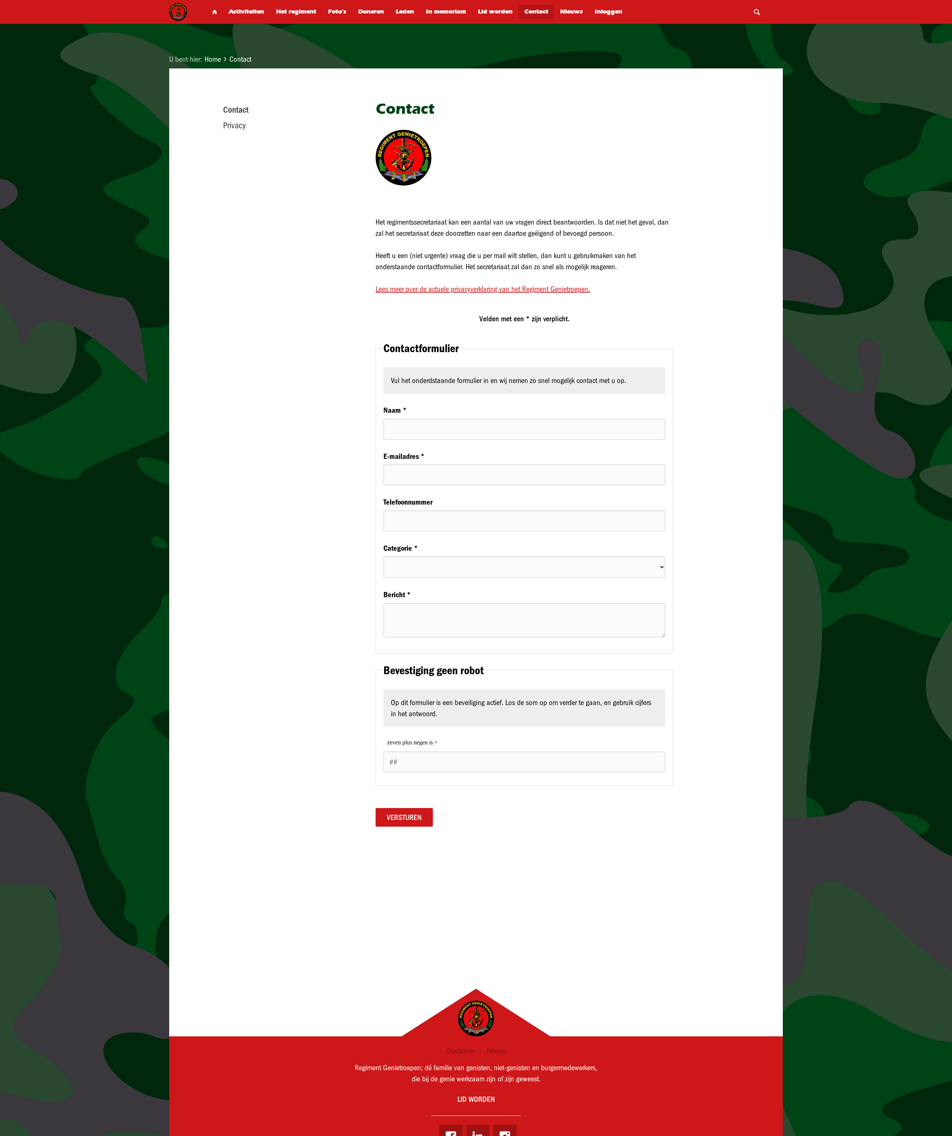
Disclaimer (460, 1050)
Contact (240, 59)
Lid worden (476, 1099)
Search (757, 12)
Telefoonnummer (407, 502)
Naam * (395, 410)
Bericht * (397, 594)
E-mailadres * (404, 456)
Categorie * (400, 548)
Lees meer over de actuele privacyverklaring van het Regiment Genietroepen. (483, 288)
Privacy (234, 125)
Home (213, 59)
